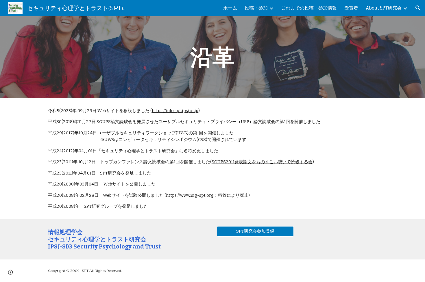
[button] (418, 8)
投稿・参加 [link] (256, 8)
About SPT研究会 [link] (384, 8)
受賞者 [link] (351, 8)
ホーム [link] (230, 8)
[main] (212, 57)
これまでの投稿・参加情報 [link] (309, 8)
